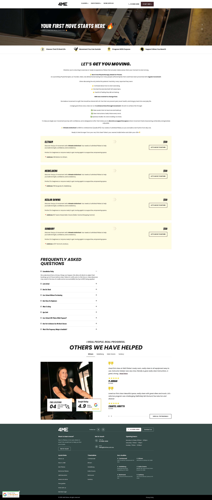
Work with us (62, 488)
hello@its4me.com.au (106, 447)
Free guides (61, 483)
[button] (108, 416)
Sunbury (90, 479)
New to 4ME (61, 463)
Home (43, 30)
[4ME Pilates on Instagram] (103, 429)
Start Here (147, 4)
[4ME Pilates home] (62, 4)
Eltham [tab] (90, 354)
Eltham (90, 463)
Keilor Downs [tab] (111, 354)
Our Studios (95, 3)
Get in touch (64, 449)
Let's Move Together (158, 147)
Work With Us (109, 3)
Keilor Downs (91, 471)
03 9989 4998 (134, 429)
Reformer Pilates (63, 471)
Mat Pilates (61, 467)
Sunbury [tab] (121, 354)
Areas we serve (63, 479)
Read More (116, 374)
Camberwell (91, 458)
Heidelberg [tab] (100, 354)
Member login (62, 492)
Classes (84, 3)
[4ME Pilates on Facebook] (98, 429)
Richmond (91, 475)
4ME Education (62, 475)
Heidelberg (91, 467)
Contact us (148, 429)
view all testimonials (160, 416)
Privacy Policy (150, 497)
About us (61, 458)
